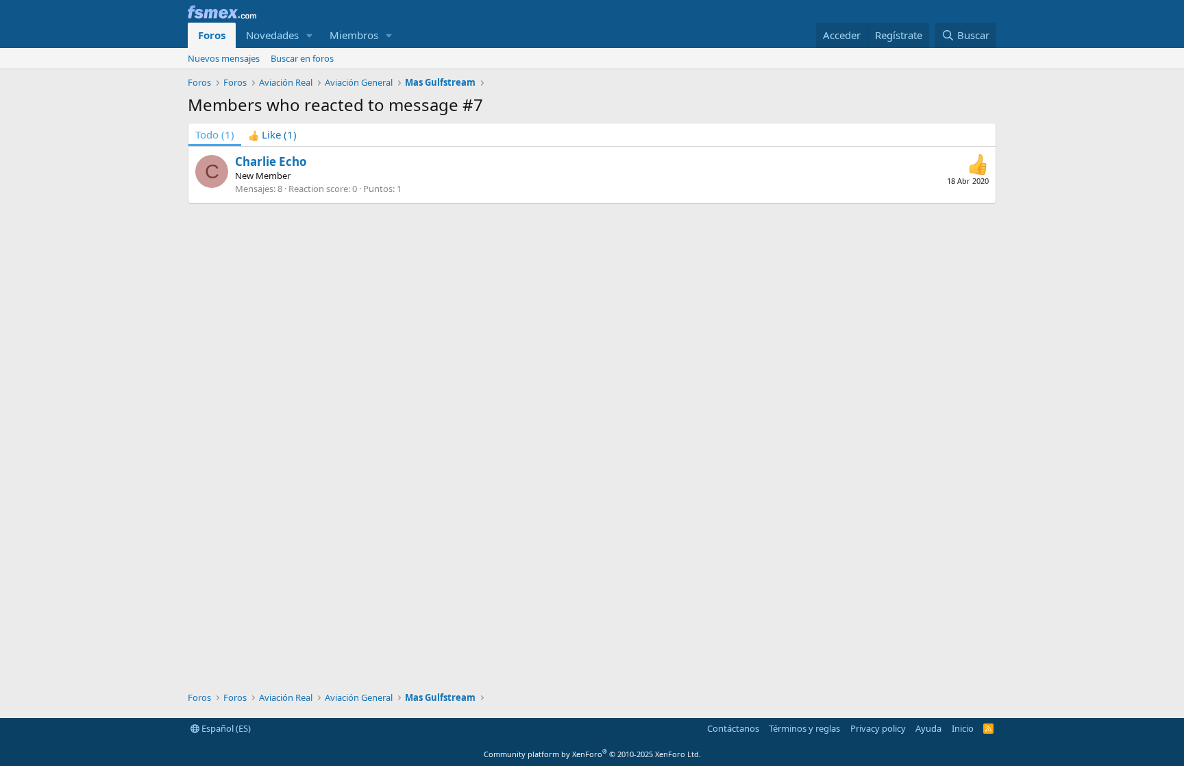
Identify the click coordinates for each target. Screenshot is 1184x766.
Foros (211, 35)
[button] (309, 35)
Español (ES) (225, 728)
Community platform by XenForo (592, 754)
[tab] (272, 134)
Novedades (272, 35)
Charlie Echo (271, 161)
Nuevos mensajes (224, 58)
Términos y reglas (804, 728)
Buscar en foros (302, 58)
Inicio (963, 728)
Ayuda (928, 728)
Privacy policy (878, 728)
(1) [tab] (214, 134)
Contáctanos (733, 728)
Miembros (354, 35)
